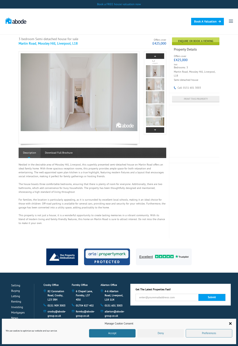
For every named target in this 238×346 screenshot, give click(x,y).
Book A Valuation (205, 21)
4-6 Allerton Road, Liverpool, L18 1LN (114, 295)
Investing (17, 307)
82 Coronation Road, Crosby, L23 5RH (56, 295)
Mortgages (18, 312)
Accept (112, 333)
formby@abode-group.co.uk (85, 313)
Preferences (209, 333)
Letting (15, 296)
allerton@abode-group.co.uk (114, 313)
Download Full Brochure (59, 152)
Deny (161, 333)
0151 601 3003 (114, 305)
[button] (230, 323)
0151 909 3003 (56, 305)
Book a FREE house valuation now (119, 4)
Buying (15, 291)
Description (29, 152)
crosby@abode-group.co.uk (57, 313)
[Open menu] (231, 21)
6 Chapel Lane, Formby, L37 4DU (84, 295)
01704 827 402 (85, 305)
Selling (15, 285)
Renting (16, 301)
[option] (79, 92)
